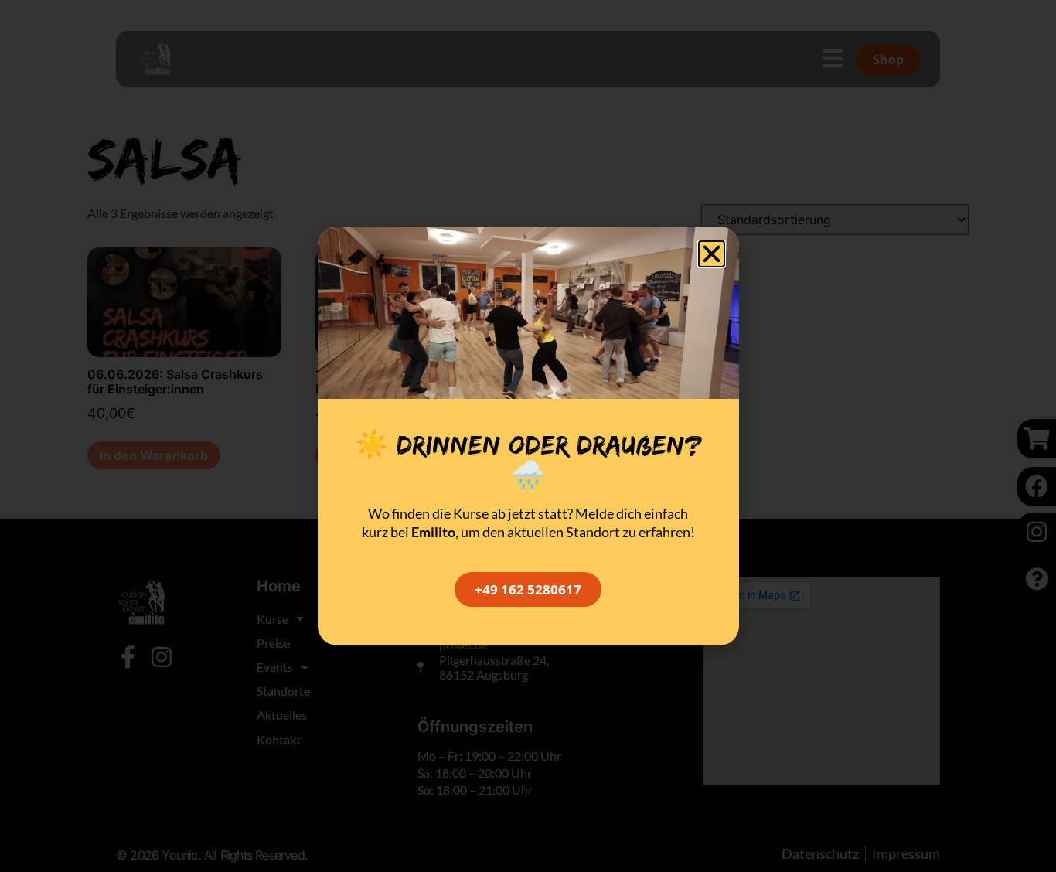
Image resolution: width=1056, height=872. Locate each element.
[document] (528, 436)
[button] (712, 254)
